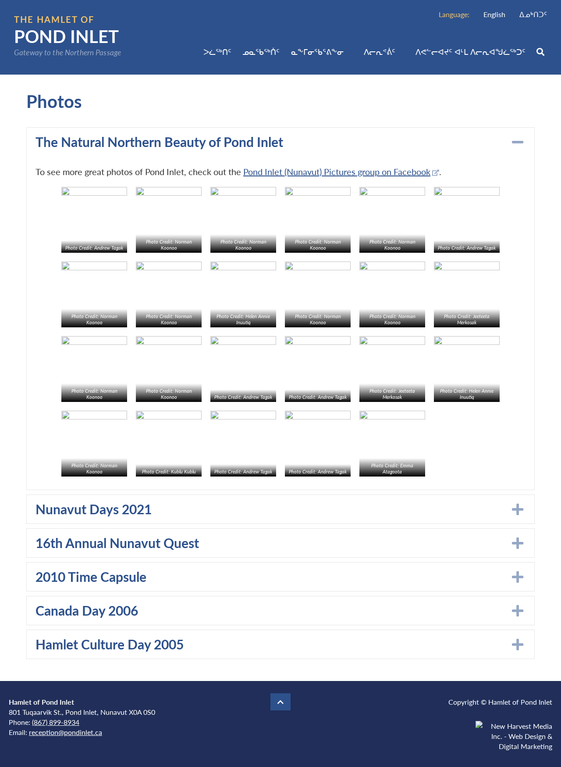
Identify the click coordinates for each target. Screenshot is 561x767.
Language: (454, 14)
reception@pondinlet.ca (65, 732)
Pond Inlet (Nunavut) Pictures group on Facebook (336, 171)
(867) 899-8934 (55, 722)
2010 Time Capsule (91, 576)
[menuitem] (494, 14)
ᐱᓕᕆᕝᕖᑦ (379, 51)
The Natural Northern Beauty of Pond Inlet (159, 142)
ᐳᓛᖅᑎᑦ (217, 51)
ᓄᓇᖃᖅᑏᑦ (261, 51)
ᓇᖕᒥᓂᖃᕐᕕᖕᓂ (317, 51)
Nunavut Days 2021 (94, 509)
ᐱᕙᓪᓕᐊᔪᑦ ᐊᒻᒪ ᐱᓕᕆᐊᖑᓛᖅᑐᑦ (470, 51)
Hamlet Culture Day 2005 (110, 644)
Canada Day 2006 (87, 610)
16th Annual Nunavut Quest (117, 543)
